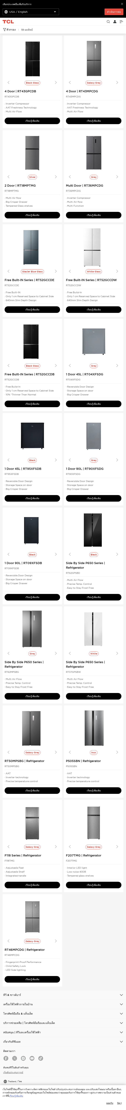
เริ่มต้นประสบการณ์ (13, 1072)
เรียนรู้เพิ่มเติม (32, 120)
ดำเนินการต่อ (114, 11)
